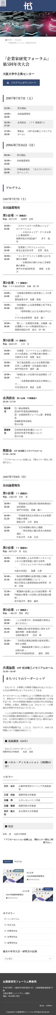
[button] (21, 82)
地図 (27, 993)
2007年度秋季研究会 (14, 894)
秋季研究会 (12, 931)
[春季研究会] (13, 875)
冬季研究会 (12, 937)
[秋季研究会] (42, 893)
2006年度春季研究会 (35, 876)
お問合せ (49, 1005)
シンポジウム (13, 919)
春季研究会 (12, 943)
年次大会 (18, 862)
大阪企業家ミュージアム (13, 993)
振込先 (42, 1005)
